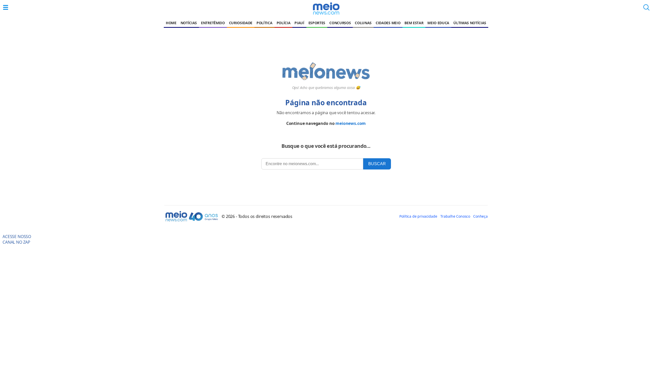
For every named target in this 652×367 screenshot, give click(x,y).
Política (264, 22)
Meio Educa (438, 22)
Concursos (340, 22)
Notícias (189, 22)
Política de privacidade (418, 216)
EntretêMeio (213, 22)
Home (171, 22)
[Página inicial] (326, 8)
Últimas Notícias (469, 22)
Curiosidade (240, 22)
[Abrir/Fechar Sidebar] (6, 7)
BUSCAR (377, 164)
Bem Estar (413, 22)
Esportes (316, 22)
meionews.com (350, 123)
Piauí (299, 22)
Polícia (284, 22)
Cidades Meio (388, 22)
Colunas (363, 22)
